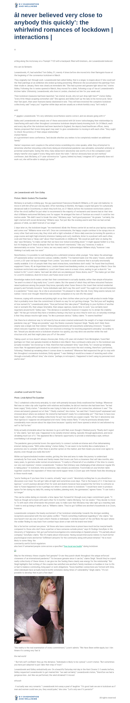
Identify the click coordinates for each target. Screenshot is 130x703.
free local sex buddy (73, 546)
